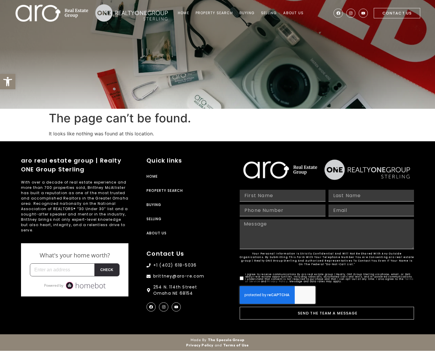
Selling (269, 12)
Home (183, 12)
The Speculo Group (226, 340)
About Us (293, 12)
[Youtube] (363, 13)
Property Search (214, 12)
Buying (246, 12)
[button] (7, 81)
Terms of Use (236, 345)
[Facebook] (338, 13)
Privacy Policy (277, 281)
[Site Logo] (52, 13)
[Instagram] (350, 13)
